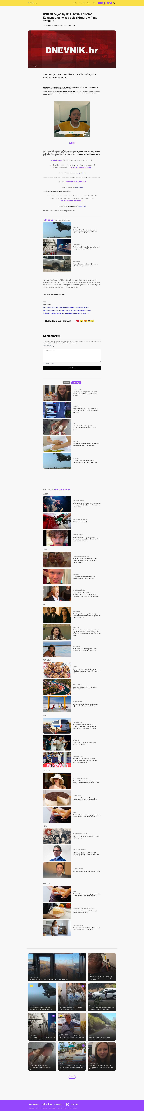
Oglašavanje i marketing (41, 1108)
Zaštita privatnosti (62, 1108)
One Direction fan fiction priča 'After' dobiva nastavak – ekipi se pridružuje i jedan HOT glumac (67, 310)
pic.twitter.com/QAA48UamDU (72, 200)
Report (89, 3)
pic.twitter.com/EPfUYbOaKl (80, 167)
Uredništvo (31, 1108)
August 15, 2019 (82, 173)
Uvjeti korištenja (52, 1108)
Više (72, 1077)
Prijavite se (72, 368)
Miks (80, 3)
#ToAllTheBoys (56, 160)
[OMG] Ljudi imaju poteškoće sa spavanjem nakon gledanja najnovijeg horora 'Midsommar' (66, 313)
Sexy (94, 3)
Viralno (75, 3)
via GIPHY (72, 143)
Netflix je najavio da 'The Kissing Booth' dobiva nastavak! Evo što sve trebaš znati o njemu (66, 307)
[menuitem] (114, 2)
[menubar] (114, 2)
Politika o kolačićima (72, 1108)
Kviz (84, 3)
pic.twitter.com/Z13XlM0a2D (76, 181)
